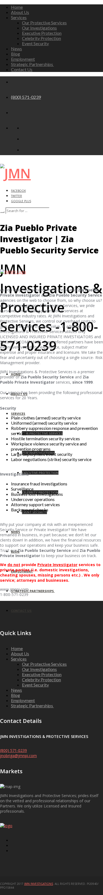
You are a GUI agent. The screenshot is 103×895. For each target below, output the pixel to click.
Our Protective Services (44, 22)
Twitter (16, 196)
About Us (20, 12)
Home (17, 7)
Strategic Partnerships (32, 64)
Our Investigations (39, 27)
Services (19, 17)
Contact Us (21, 69)
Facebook (18, 191)
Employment (23, 59)
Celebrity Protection (41, 38)
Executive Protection (42, 33)
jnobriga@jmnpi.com (18, 755)
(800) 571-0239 (26, 97)
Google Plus (21, 201)
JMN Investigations (38, 884)
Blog (15, 53)
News (16, 48)
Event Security (35, 43)
